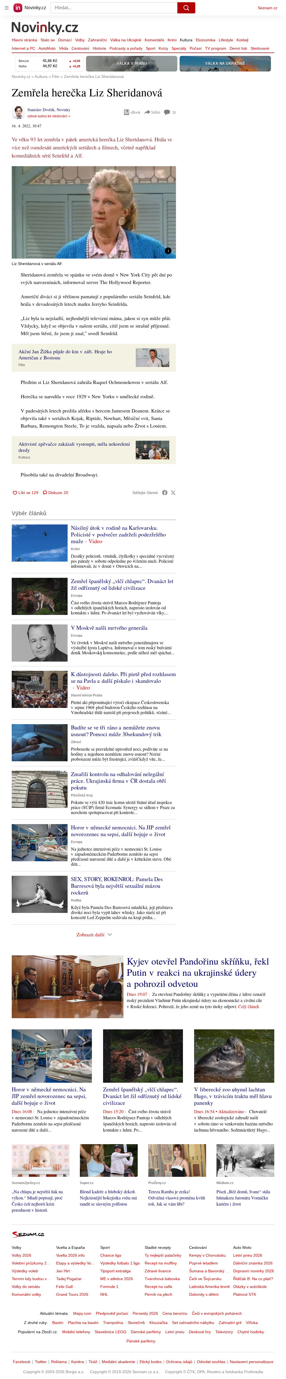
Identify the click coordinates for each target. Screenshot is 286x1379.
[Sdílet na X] (173, 492)
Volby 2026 (21, 1255)
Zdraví (76, 742)
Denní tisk (238, 48)
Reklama (59, 1361)
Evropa (76, 596)
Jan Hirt (63, 1271)
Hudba (76, 900)
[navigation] (6, 7)
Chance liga (110, 1255)
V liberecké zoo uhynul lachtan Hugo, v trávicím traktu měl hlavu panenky (233, 1095)
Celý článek (248, 1006)
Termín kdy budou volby (33, 1279)
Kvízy (163, 48)
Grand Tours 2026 (72, 1294)
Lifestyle (226, 40)
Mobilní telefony (76, 1332)
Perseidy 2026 (145, 1313)
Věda (63, 48)
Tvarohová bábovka (162, 1279)
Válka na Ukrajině (125, 40)
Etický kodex (151, 1361)
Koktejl (242, 40)
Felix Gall (64, 1286)
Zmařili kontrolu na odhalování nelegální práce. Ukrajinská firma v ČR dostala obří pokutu (118, 780)
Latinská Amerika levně (209, 1286)
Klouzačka (158, 1322)
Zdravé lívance (158, 1271)
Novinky (63, 109)
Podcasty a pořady (125, 48)
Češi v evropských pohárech (217, 1313)
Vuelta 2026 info (70, 1255)
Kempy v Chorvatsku (207, 1255)
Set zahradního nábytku (193, 1322)
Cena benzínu (175, 1313)
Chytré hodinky (250, 1332)
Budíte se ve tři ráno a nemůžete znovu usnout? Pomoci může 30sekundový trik (116, 731)
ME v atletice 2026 (116, 1279)
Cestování (80, 48)
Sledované (260, 48)
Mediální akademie (118, 1361)
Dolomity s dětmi (203, 1294)
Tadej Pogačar (69, 1279)
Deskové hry (200, 1332)
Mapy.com (82, 1313)
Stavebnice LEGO (110, 1332)
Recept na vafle (158, 1286)
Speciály (178, 48)
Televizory (224, 1332)
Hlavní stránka (24, 40)
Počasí (196, 48)
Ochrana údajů (179, 1361)
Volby (80, 40)
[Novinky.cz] (45, 28)
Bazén (57, 1322)
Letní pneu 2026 (247, 1255)
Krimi (172, 40)
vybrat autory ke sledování (47, 116)
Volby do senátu (26, 1286)
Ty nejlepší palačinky (163, 1255)
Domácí (65, 40)
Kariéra (77, 1361)
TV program (215, 48)
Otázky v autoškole (250, 1286)
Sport (150, 48)
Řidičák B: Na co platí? (253, 1279)
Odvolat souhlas (211, 1361)
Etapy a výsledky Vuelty (76, 1263)
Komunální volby (26, 1294)
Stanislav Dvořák (40, 109)
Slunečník (136, 1322)
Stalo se (47, 40)
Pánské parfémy (141, 1341)
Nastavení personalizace (251, 1361)
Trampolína (113, 1322)
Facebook (21, 1361)
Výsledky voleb (25, 1271)
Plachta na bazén (83, 1322)
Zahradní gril (230, 1322)
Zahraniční (97, 40)
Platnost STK (244, 1294)
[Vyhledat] (186, 7)
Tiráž (93, 1361)
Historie (99, 48)
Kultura (186, 40)
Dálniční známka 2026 (253, 1263)
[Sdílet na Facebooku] (165, 492)
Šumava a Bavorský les (209, 1271)
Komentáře (154, 40)
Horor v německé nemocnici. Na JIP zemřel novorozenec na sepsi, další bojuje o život (121, 831)
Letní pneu (174, 1332)
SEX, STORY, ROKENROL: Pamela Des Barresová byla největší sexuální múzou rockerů (117, 885)
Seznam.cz (267, 8)
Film (21, 365)
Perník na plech (158, 1294)
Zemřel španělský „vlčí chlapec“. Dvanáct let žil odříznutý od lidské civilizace (122, 584)
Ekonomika (205, 40)
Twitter (41, 1361)
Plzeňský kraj (81, 795)
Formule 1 (109, 1286)
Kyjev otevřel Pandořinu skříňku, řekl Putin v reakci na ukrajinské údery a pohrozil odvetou (198, 972)
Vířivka (252, 1322)
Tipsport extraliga (115, 1271)
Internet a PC (23, 48)
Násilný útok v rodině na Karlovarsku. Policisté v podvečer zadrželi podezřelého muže (118, 534)
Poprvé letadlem (203, 1263)
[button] (94, 212)
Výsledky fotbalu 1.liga (120, 1263)
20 (174, 112)
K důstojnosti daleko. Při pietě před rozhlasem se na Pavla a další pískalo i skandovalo (123, 677)
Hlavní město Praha (86, 695)
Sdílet (155, 112)
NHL (104, 1294)
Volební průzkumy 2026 (32, 1263)
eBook (135, 112)
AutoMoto (47, 48)
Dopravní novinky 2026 (253, 1271)
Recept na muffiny (161, 1263)
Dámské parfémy (146, 1332)
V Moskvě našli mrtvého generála (109, 627)
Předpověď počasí (112, 1313)
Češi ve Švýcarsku (205, 1279)
